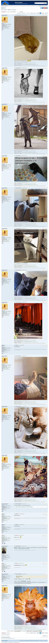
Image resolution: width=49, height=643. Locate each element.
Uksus (3, 535)
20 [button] (43, 13)
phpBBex (6, 642)
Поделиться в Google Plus (45, 8)
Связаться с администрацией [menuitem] (24, 640)
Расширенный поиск (46, 3)
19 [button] (41, 13)
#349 (15, 345)
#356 (15, 535)
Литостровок (18, 2)
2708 (6, 517)
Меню (4, 5)
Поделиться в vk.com (47, 8)
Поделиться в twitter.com (41, 8)
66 (5, 556)
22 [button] (45, 13)
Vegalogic (15, 642)
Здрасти (3, 8)
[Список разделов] (8, 3)
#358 (15, 563)
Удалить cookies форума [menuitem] (34, 640)
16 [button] (37, 13)
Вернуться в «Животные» (6, 634)
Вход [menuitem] (46, 5)
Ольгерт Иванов (4, 15)
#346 (15, 228)
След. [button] (47, 13)
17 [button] (38, 13)
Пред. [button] (33, 13)
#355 (15, 524)
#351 (15, 406)
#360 (15, 585)
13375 (6, 539)
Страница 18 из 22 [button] (32, 13)
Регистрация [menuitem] (42, 5)
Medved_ (3, 345)
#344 (15, 155)
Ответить (3, 11)
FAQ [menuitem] (6, 5)
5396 (6, 25)
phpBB (11, 642)
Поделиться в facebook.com (43, 8)
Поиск (44, 3)
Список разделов (5, 640)
